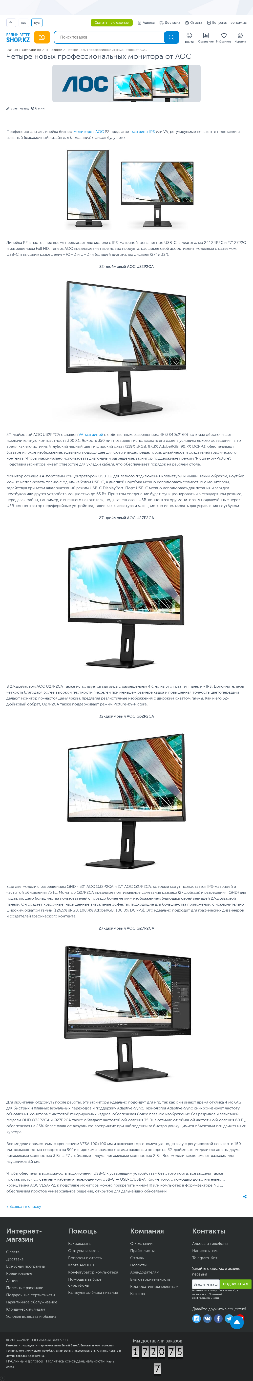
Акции (12, 1281)
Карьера (137, 1294)
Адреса (149, 22)
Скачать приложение (112, 22)
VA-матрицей (91, 435)
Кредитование (19, 1274)
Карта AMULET (81, 1265)
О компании (141, 1244)
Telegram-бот (204, 1258)
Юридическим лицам (25, 1310)
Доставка (172, 22)
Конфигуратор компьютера (93, 1273)
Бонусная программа (229, 22)
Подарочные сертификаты (30, 1295)
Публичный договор (24, 1361)
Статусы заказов (83, 1251)
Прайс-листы (142, 1251)
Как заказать (79, 1244)
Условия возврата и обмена (31, 1317)
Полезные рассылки (24, 1288)
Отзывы (137, 1258)
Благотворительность (150, 1280)
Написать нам (204, 1251)
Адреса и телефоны (210, 1244)
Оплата (196, 22)
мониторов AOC (89, 132)
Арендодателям (144, 1273)
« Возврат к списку (23, 1207)
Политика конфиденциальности (75, 1361)
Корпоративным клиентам (154, 1287)
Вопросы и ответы (85, 1258)
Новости (138, 1265)
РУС (37, 22)
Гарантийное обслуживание (31, 1302)
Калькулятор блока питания (93, 1293)
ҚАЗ (23, 22)
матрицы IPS (143, 132)
